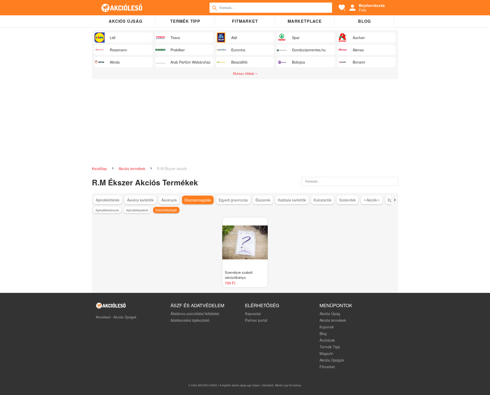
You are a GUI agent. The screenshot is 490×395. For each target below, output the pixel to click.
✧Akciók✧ (371, 199)
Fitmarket (245, 21)
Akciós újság (125, 21)
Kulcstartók (323, 199)
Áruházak (327, 340)
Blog (364, 21)
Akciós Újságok (332, 360)
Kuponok (327, 326)
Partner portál (256, 320)
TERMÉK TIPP (185, 21)
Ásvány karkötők (140, 199)
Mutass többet (244, 73)
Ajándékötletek (107, 199)
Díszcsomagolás (198, 199)
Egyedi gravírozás (233, 199)
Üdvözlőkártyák (166, 210)
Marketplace (305, 21)
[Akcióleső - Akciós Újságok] (122, 7)
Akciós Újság (330, 313)
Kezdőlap (100, 168)
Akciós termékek (132, 168)
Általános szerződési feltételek (194, 313)
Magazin (326, 353)
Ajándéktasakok (137, 210)
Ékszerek (262, 199)
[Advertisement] (245, 120)
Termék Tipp (330, 346)
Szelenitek (347, 199)
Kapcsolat (253, 313)
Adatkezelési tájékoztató (190, 320)
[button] (394, 200)
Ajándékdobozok (107, 210)
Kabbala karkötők (292, 199)
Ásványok (169, 199)
